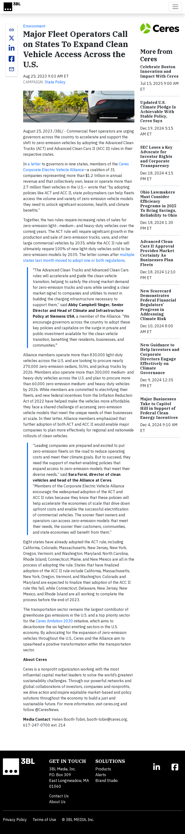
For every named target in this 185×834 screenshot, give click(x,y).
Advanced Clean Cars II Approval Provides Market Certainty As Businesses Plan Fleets (157, 253)
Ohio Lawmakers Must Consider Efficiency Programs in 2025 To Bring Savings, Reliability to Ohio (158, 204)
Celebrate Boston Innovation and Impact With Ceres (159, 71)
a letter (34, 163)
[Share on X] (11, 38)
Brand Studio (106, 780)
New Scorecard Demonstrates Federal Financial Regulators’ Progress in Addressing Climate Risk (158, 305)
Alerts (100, 774)
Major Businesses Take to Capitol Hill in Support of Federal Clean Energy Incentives (159, 408)
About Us (57, 801)
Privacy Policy (15, 819)
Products (103, 769)
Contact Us (59, 796)
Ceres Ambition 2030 (54, 621)
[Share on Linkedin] (11, 48)
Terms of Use (44, 819)
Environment (34, 26)
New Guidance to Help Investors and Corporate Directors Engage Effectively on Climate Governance (159, 359)
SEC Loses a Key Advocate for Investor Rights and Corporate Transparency (156, 156)
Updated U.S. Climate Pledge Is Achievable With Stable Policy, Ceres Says (158, 111)
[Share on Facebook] (11, 59)
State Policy (55, 82)
